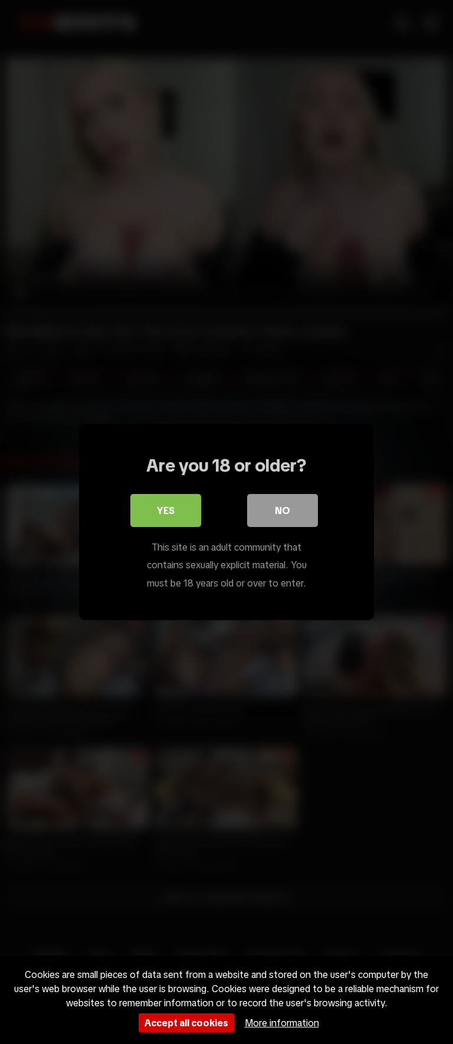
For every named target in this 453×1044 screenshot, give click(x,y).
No (282, 510)
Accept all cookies (186, 1022)
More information (282, 1022)
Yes (166, 510)
